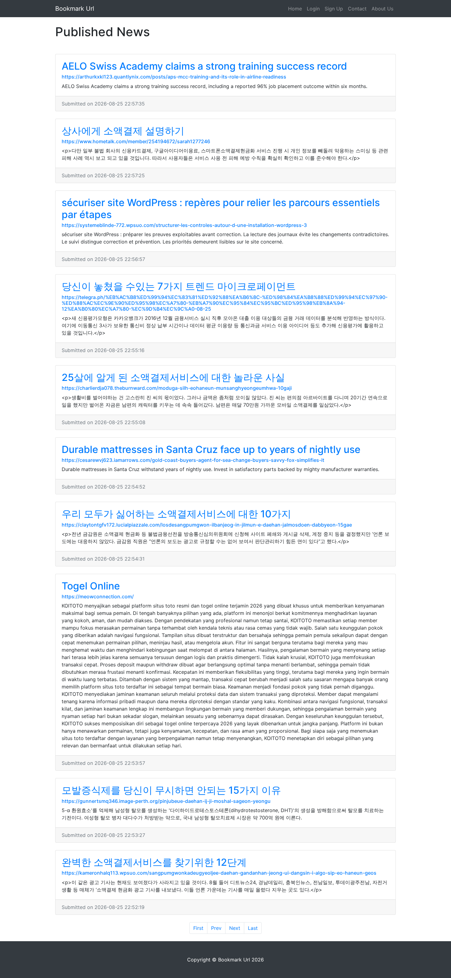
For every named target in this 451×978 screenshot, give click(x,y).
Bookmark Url (74, 8)
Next (234, 928)
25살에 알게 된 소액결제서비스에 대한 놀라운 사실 (173, 377)
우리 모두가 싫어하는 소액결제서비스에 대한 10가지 (176, 514)
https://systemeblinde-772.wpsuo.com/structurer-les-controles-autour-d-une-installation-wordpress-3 (184, 225)
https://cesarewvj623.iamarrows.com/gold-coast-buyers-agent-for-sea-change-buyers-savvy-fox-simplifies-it (193, 460)
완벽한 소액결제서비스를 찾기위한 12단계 (154, 862)
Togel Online (91, 586)
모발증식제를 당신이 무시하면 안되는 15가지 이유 (171, 790)
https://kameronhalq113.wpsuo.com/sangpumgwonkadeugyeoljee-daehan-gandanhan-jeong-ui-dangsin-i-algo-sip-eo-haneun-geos (219, 873)
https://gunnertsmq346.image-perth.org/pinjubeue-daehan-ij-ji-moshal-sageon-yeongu (166, 801)
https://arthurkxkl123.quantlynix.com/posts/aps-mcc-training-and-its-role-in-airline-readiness (174, 77)
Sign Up (334, 9)
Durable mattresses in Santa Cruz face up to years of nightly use (211, 449)
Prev (216, 928)
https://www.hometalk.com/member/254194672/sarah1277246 (136, 141)
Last (253, 928)
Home (295, 9)
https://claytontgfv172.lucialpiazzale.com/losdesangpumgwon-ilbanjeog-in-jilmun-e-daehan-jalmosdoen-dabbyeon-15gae (207, 525)
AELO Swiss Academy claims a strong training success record (204, 66)
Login (313, 9)
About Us (382, 9)
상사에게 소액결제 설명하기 (123, 131)
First (198, 928)
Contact (357, 9)
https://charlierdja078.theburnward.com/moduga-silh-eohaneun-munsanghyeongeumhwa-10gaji (177, 388)
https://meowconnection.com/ (98, 596)
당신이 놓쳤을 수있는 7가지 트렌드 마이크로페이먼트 (179, 286)
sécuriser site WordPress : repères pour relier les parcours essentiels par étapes (221, 208)
